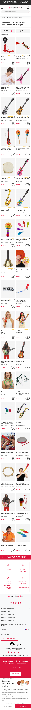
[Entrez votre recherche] (27, 12)
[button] (15, 629)
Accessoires (10, 17)
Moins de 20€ (18, 17)
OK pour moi (23, 706)
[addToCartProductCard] (13, 63)
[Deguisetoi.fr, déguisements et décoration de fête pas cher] (15, 8)
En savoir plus (8, 706)
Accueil (3, 17)
